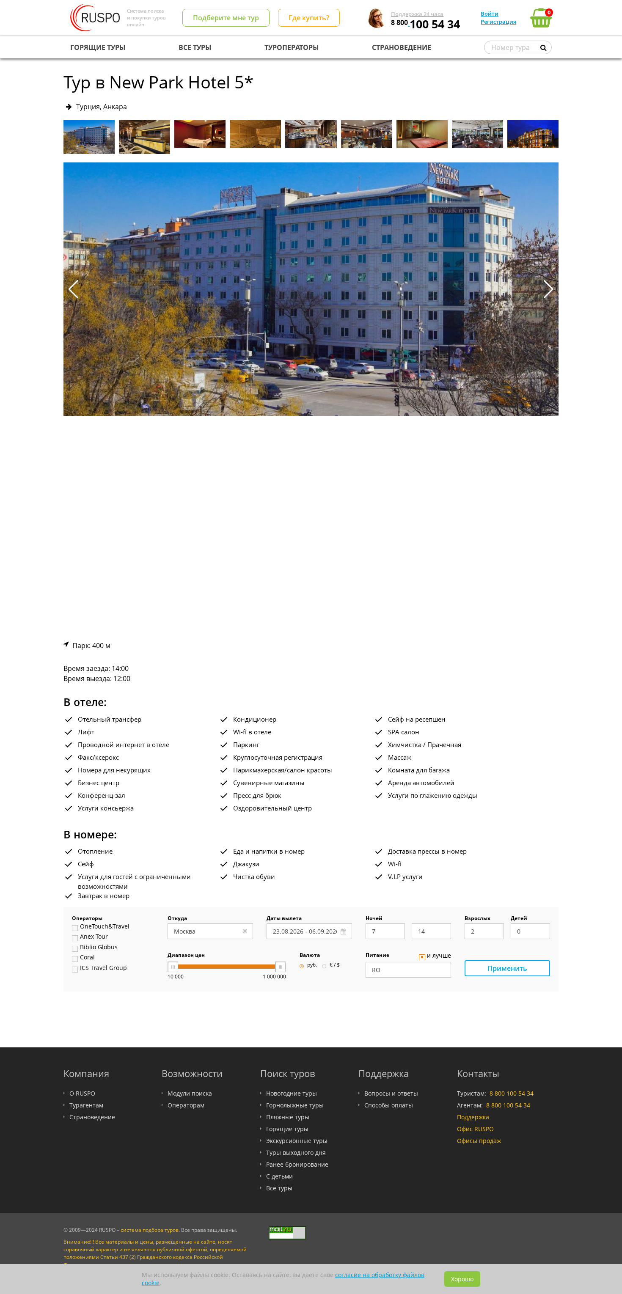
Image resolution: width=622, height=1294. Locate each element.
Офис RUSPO (475, 1129)
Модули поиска (190, 1093)
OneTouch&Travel (104, 926)
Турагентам (86, 1105)
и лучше (439, 956)
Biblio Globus (99, 947)
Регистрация (498, 21)
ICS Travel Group (103, 968)
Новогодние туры (291, 1093)
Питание (377, 956)
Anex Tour (94, 937)
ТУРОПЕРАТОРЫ (291, 47)
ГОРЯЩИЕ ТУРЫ (98, 47)
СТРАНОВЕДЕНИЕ (401, 47)
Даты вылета (284, 919)
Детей (519, 919)
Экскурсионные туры (297, 1141)
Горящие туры (287, 1129)
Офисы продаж (479, 1141)
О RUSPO (82, 1093)
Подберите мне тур (226, 17)
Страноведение (92, 1117)
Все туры (279, 1188)
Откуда (177, 919)
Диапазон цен (186, 956)
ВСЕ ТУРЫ (195, 47)
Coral (87, 957)
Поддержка (473, 1117)
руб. (312, 965)
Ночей (374, 919)
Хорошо (462, 1279)
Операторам (186, 1105)
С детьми (279, 1176)
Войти (489, 13)
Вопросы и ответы (391, 1093)
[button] (548, 289)
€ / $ (335, 965)
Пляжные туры (287, 1117)
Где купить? (309, 17)
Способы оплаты (388, 1105)
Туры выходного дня (296, 1152)
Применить (507, 968)
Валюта (310, 956)
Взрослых (477, 919)
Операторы (87, 919)
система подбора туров (150, 1230)
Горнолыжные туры (295, 1105)
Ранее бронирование (297, 1164)
